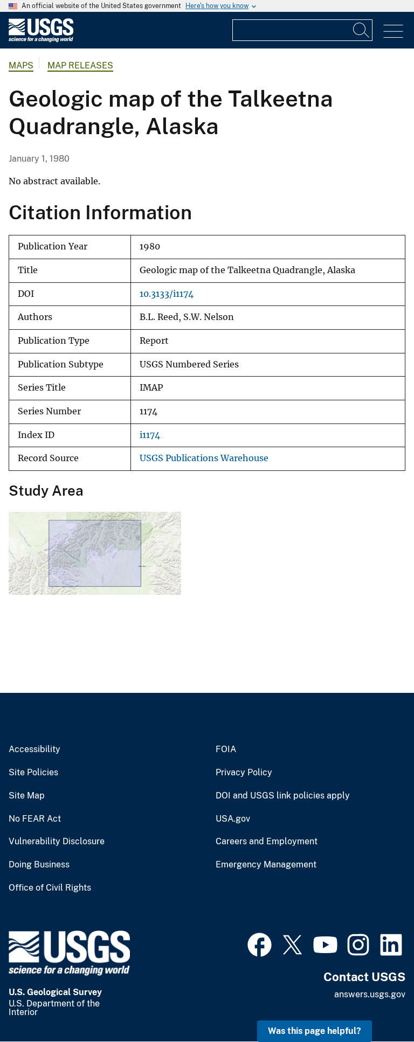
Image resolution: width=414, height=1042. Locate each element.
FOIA (226, 749)
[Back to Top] (374, 1002)
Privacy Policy (244, 772)
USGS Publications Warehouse (204, 458)
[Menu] (393, 31)
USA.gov (233, 819)
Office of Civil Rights (50, 888)
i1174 (150, 435)
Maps (21, 65)
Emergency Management (266, 865)
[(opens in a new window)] (259, 943)
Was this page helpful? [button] (314, 1031)
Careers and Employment (267, 841)
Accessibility (34, 749)
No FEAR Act (35, 819)
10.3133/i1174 (167, 294)
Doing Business (39, 865)
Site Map (27, 796)
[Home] (41, 39)
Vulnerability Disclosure (57, 841)
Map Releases (80, 65)
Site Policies (33, 772)
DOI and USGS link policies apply (283, 796)
